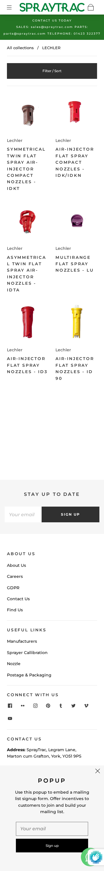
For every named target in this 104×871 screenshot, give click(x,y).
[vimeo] (86, 705)
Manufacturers (22, 641)
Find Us (15, 609)
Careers (15, 576)
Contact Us (18, 598)
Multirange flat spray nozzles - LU (74, 264)
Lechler (15, 140)
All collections (20, 47)
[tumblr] (60, 705)
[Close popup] (97, 771)
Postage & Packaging (29, 675)
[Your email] (23, 514)
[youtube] (9, 718)
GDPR (13, 587)
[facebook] (9, 705)
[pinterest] (48, 705)
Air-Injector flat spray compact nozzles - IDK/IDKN (74, 162)
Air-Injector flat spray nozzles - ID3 (27, 365)
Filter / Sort (52, 71)
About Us (16, 565)
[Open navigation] (13, 7)
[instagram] (35, 705)
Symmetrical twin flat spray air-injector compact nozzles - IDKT (26, 169)
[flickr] (22, 705)
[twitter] (73, 705)
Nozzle (14, 663)
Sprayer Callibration (27, 652)
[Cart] (90, 7)
